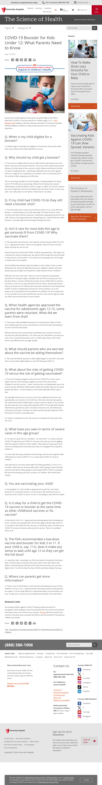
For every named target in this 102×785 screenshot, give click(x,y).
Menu (97, 12)
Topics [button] (8, 27)
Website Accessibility (61, 700)
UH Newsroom (59, 695)
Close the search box (90, 10)
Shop (73, 10)
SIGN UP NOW (86, 741)
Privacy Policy (53, 778)
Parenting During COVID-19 (29, 629)
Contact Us (57, 690)
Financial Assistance (61, 692)
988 (54, 710)
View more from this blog (84, 20)
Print (34, 60)
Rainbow (55, 10)
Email (30, 60)
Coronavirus (14, 629)
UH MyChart (65, 10)
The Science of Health (33, 19)
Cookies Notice (69, 778)
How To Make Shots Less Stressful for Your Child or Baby (80, 70)
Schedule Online (82, 2)
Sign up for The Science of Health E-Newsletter (81, 217)
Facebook (12, 60)
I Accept (86, 780)
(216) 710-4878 (59, 684)
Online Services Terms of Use (35, 778)
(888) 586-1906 (19, 645)
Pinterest (21, 60)
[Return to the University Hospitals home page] (13, 10)
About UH (57, 698)
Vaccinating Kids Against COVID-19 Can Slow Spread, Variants (82, 141)
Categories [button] (22, 27)
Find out (43, 612)
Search (94, 28)
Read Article (75, 106)
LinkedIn (25, 60)
